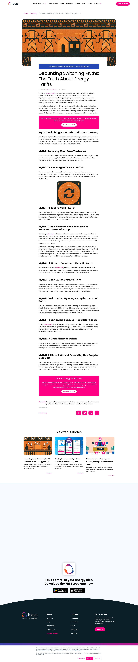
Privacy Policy (78, 650)
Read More (49, 473)
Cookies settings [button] (81, 658)
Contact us (51, 630)
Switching (44, 407)
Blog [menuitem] (83, 4)
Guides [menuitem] (77, 4)
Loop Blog (33, 13)
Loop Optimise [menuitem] (53, 4)
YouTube (74, 633)
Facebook (74, 618)
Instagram (74, 630)
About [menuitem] (90, 4)
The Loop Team (52, 90)
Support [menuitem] (97, 4)
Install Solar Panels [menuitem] (66, 4)
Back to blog (43, 413)
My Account (51, 626)
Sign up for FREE (52, 633)
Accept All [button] (89, 658)
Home (26, 13)
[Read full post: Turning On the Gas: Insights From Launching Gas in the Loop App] (69, 446)
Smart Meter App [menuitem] (38, 4)
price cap (50, 234)
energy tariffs (50, 93)
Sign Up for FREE (123, 3)
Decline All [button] (97, 658)
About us (50, 618)
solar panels (48, 324)
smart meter (59, 268)
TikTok (73, 626)
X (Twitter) (74, 622)
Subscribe (42, 402)
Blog (48, 622)
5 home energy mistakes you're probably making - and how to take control (99, 461)
